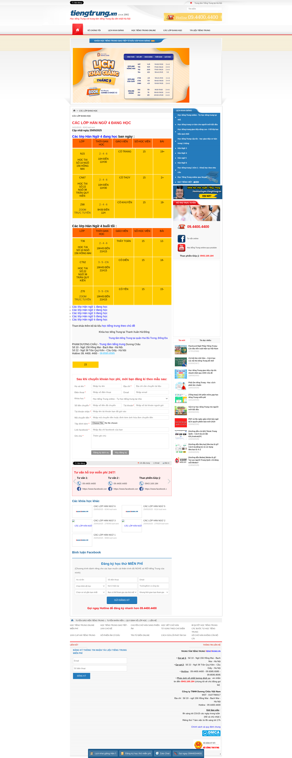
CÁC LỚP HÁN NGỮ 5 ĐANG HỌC (154, 506)
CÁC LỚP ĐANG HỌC (81, 116)
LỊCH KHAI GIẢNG (116, 30)
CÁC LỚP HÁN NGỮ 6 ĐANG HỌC (105, 506)
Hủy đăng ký (121, 452)
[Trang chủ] (191, 3)
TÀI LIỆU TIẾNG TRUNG (200, 30)
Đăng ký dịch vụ (101, 452)
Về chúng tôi (94, 30)
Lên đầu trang (145, 463)
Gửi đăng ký (122, 600)
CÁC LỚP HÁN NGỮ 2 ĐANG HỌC (154, 520)
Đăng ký (81, 676)
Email (157, 463)
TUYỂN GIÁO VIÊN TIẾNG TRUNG (90, 620)
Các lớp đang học (172, 30)
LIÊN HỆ (153, 620)
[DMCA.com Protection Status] (211, 736)
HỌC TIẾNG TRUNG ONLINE (143, 30)
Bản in (167, 463)
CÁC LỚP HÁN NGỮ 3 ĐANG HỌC (105, 520)
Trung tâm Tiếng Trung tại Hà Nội (208, 3)
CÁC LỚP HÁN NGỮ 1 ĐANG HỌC (105, 535)
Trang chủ (77, 29)
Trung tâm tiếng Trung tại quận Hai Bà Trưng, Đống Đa (138, 338)
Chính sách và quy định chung (206, 727)
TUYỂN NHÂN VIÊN (115, 620)
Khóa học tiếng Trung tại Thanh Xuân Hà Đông (124, 332)
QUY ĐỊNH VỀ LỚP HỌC (136, 620)
